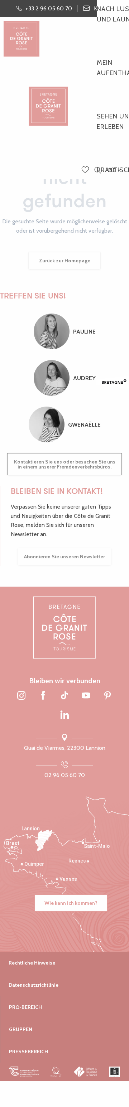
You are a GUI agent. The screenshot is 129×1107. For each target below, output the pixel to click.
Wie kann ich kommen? (70, 903)
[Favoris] (86, 170)
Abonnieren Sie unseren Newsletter (64, 556)
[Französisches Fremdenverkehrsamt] (86, 1072)
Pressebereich (28, 1051)
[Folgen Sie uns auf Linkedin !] (64, 715)
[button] (98, 170)
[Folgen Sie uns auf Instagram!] (21, 695)
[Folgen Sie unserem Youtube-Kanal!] (86, 695)
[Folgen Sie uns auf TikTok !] (64, 695)
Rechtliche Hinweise (32, 963)
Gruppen (20, 1029)
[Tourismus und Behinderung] (114, 1072)
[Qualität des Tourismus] (56, 1072)
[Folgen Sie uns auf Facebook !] (43, 695)
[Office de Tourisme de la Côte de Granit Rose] (48, 100)
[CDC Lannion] (24, 1072)
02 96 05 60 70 (64, 775)
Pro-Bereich (25, 1007)
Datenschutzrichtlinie (33, 985)
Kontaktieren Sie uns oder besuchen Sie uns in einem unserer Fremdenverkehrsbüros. (64, 464)
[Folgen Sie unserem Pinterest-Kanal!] (107, 695)
